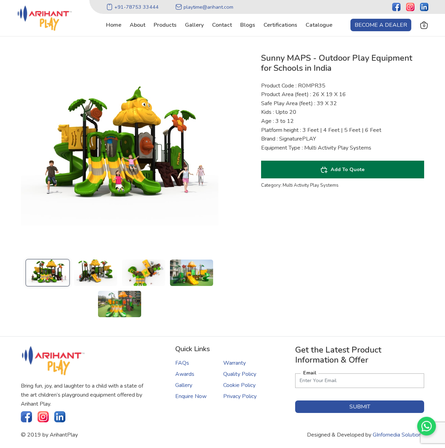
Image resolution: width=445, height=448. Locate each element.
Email (309, 372)
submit (359, 407)
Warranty (234, 363)
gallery (194, 25)
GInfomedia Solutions (398, 435)
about (137, 25)
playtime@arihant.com (208, 6)
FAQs (182, 363)
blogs (247, 25)
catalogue (319, 25)
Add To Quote (348, 169)
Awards (184, 374)
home (113, 25)
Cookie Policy (239, 385)
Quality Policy (239, 374)
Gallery (183, 385)
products (165, 25)
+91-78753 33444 (136, 6)
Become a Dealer (381, 25)
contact (222, 25)
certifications (280, 25)
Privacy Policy (240, 396)
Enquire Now (191, 396)
